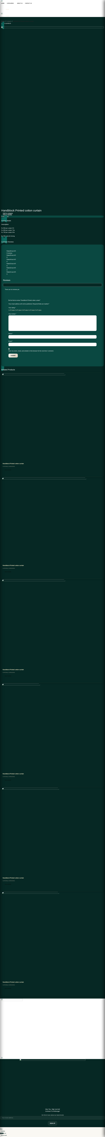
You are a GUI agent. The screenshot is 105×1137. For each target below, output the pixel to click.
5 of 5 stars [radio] (38, 310)
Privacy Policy (4, 1051)
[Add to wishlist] (4, 459)
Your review (12, 314)
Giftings (3, 1049)
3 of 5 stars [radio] (25, 310)
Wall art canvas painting (7, 1029)
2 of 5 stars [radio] (18, 310)
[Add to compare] (4, 473)
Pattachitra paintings (6, 1035)
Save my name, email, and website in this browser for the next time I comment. (31, 351)
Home (3, 21)
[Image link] (12, 1002)
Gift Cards (3, 1022)
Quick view (8, 473)
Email (10, 341)
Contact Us (4, 1017)
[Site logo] (4, 1)
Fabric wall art (5, 1043)
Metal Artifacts (5, 1040)
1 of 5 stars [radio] (11, 310)
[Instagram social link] (5, 1008)
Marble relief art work (6, 1032)
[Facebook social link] (2, 1008)
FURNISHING (11, 466)
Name (10, 333)
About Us (3, 1014)
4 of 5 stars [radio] (31, 310)
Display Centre (5, 1020)
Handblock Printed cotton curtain (13, 463)
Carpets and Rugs (6, 1037)
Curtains (8, 21)
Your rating (12, 307)
